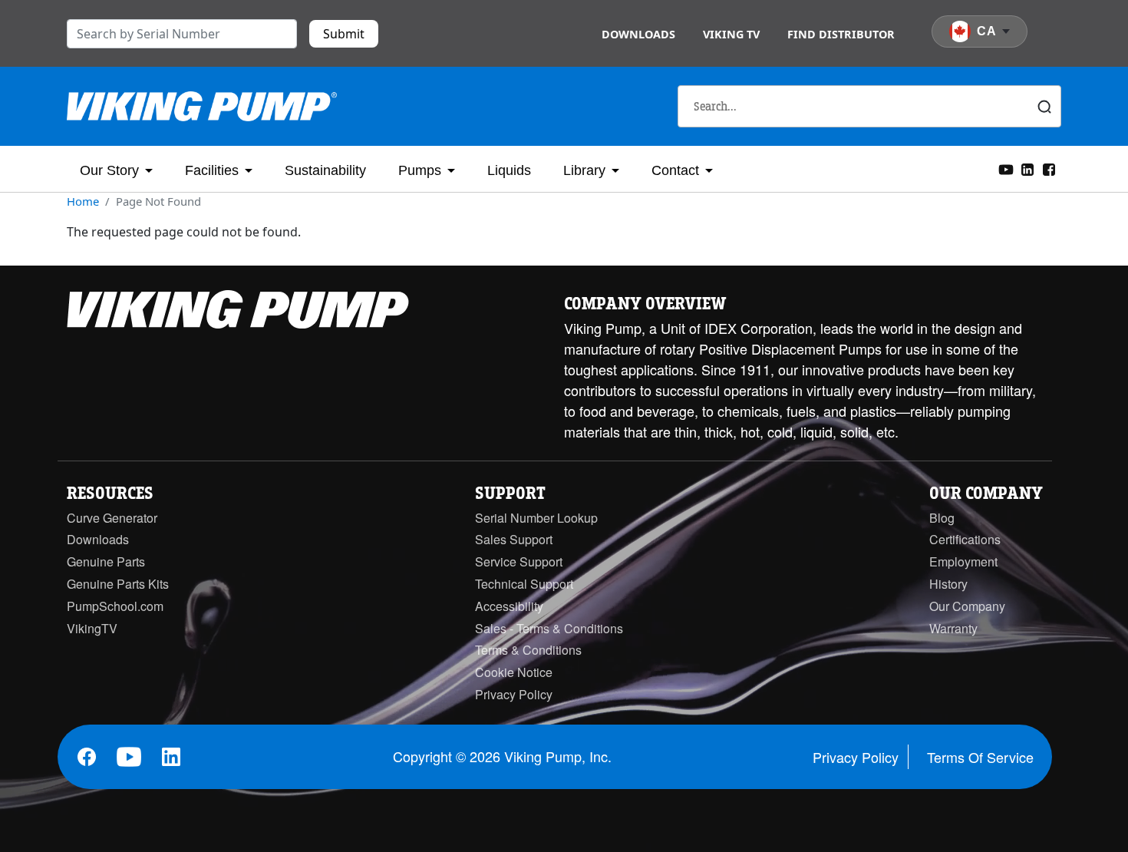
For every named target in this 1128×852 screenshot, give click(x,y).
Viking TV (731, 34)
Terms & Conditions (528, 650)
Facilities (212, 170)
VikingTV (92, 628)
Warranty (953, 628)
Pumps (419, 170)
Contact (675, 170)
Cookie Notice (513, 672)
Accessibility (509, 606)
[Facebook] (1049, 168)
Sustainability (325, 170)
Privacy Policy (513, 694)
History (948, 584)
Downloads (638, 34)
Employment (963, 561)
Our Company (967, 606)
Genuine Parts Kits (118, 584)
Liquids (509, 170)
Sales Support (513, 539)
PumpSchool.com (115, 606)
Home (83, 201)
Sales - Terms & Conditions (549, 628)
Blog (942, 518)
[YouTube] (1006, 168)
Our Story (109, 170)
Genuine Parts (106, 561)
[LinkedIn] (1027, 168)
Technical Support (524, 584)
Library (584, 170)
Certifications (965, 539)
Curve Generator (112, 518)
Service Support (518, 561)
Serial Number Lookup (536, 518)
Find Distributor (841, 34)
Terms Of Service (980, 757)
